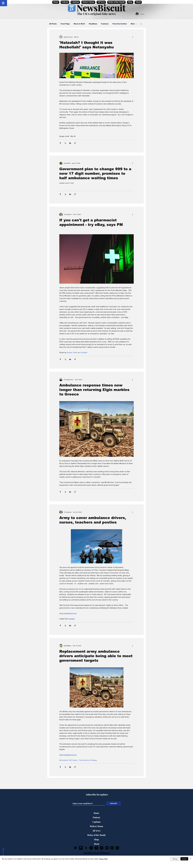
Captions (96, 821)
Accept (184, 859)
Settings (175, 859)
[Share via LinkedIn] (70, 143)
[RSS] (86, 848)
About (96, 843)
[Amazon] (91, 848)
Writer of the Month (96, 835)
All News (96, 830)
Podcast (96, 817)
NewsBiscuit (101, 7)
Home (96, 813)
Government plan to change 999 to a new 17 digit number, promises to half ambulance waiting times (95, 173)
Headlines (93, 24)
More (133, 24)
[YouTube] (107, 848)
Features (104, 24)
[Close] (190, 858)
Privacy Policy (103, 859)
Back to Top (3, 853)
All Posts (53, 24)
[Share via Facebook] (60, 143)
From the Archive (119, 24)
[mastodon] (75, 848)
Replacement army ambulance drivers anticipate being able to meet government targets (95, 655)
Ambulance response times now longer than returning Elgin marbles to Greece (94, 389)
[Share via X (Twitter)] (65, 143)
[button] (141, 24)
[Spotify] (112, 848)
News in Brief (79, 24)
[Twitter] (101, 848)
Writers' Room (96, 826)
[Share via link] (75, 143)
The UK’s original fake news (96, 14)
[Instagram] (117, 848)
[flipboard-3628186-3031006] (81, 848)
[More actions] (132, 37)
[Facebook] (96, 848)
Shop (96, 839)
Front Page (65, 24)
